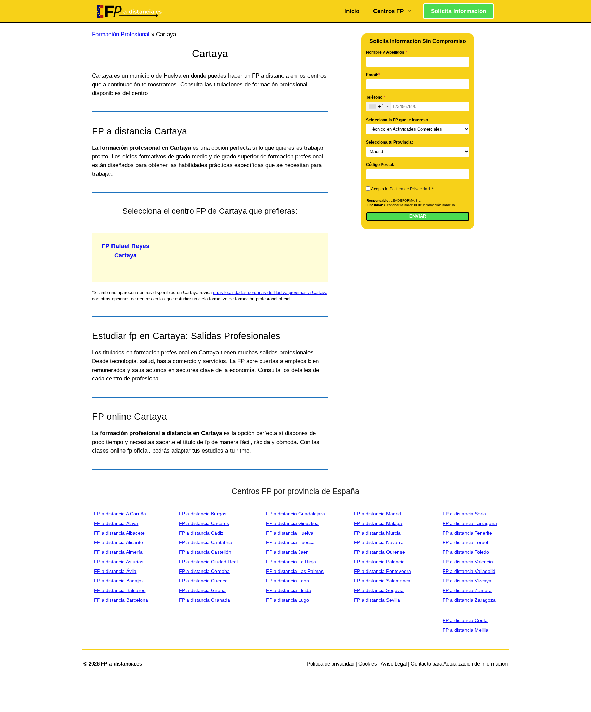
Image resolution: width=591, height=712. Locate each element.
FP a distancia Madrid (377, 513)
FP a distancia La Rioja (291, 561)
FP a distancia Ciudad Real (208, 561)
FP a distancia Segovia (379, 590)
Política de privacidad (330, 664)
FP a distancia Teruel (465, 542)
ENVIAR (417, 216)
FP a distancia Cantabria (205, 542)
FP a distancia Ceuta (465, 620)
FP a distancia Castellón (205, 552)
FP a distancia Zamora (467, 590)
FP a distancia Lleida (288, 590)
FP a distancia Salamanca (382, 580)
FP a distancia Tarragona (470, 523)
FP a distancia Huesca (290, 542)
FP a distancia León (287, 580)
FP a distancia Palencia (379, 561)
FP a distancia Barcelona (121, 600)
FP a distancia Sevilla (377, 600)
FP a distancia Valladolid (469, 571)
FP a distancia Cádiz (201, 533)
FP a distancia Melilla (465, 630)
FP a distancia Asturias (118, 561)
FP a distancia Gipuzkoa (292, 523)
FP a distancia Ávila (115, 571)
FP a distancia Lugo (287, 600)
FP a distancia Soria (464, 513)
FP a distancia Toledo (466, 552)
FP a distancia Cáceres (204, 523)
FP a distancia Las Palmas (295, 571)
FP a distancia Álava (116, 523)
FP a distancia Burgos (202, 513)
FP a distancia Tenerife (467, 533)
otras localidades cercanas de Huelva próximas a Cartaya (270, 292)
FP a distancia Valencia (468, 561)
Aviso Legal (394, 664)
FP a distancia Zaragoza (469, 600)
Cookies (367, 664)
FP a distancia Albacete (119, 533)
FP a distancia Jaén (287, 552)
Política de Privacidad (410, 189)
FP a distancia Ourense (379, 552)
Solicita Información (458, 11)
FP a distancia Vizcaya (467, 580)
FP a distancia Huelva (289, 533)
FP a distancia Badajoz (119, 580)
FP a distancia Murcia (377, 533)
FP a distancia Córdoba (204, 571)
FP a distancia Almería (118, 552)
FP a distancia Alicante (118, 542)
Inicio (351, 11)
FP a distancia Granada (204, 600)
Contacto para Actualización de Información (459, 664)
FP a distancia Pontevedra (382, 571)
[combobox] (378, 106)
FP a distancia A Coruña (120, 513)
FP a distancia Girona (202, 590)
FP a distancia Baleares (119, 590)
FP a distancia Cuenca (203, 580)
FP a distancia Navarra (379, 542)
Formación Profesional (120, 34)
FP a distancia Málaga (378, 523)
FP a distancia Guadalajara (295, 513)
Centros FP (388, 11)
